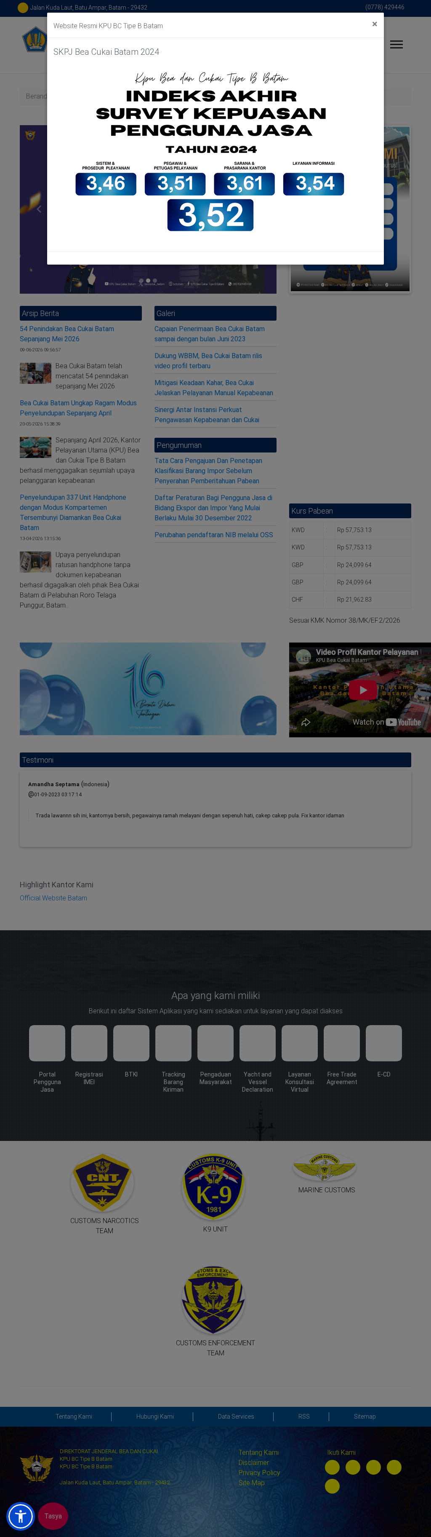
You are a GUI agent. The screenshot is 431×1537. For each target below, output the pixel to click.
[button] (20, 1516)
